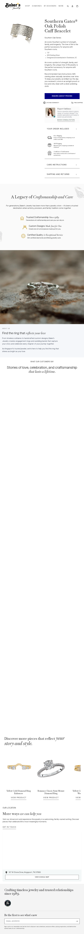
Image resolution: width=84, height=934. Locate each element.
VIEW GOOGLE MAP (42, 877)
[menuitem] (61, 6)
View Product (18, 797)
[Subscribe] (77, 921)
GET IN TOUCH (9, 827)
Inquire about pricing (62, 96)
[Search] (67, 6)
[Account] (72, 6)
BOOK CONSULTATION (66, 120)
